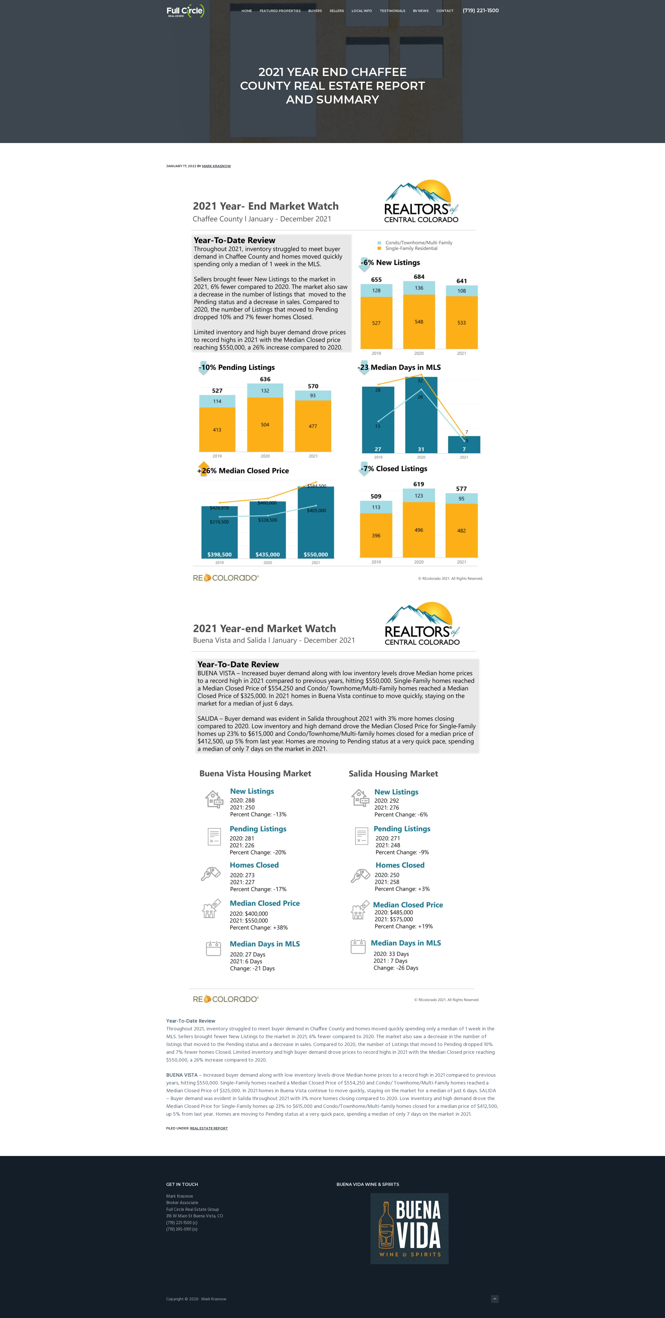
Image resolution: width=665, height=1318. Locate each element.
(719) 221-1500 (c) (181, 1222)
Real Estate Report (209, 1128)
